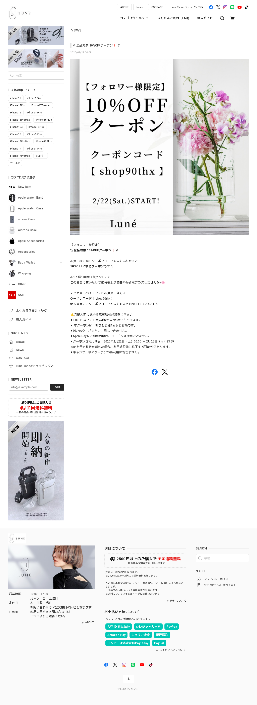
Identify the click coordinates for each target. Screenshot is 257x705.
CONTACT (157, 7)
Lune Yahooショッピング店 (187, 7)
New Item (24, 187)
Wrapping (24, 273)
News (140, 7)
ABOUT (124, 7)
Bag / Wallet (26, 262)
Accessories (27, 252)
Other (22, 284)
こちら (35, 616)
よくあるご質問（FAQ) (173, 18)
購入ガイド (205, 18)
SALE (21, 295)
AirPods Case (27, 230)
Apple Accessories (31, 241)
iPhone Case (26, 219)
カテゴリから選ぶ (132, 18)
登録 (57, 387)
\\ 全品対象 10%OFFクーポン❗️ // (96, 45)
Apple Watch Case (30, 208)
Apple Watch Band (30, 197)
